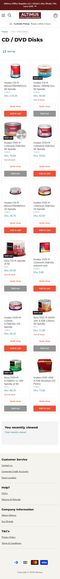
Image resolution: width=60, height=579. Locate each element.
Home (5, 31)
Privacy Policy (9, 537)
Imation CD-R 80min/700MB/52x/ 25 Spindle (14, 206)
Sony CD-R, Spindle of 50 (14, 262)
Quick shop (15, 106)
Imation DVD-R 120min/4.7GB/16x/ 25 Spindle (44, 206)
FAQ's (5, 493)
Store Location (9, 477)
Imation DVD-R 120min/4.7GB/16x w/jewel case (43, 262)
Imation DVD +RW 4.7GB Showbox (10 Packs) (44, 380)
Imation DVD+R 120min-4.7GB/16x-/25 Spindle (12, 322)
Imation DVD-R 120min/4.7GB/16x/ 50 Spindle (14, 146)
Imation (7, 92)
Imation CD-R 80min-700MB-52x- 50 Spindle (44, 86)
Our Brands (7, 521)
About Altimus (9, 515)
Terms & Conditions (11, 543)
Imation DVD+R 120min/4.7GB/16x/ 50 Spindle (44, 146)
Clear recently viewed (15, 432)
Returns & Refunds (11, 499)
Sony (6, 267)
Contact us (7, 465)
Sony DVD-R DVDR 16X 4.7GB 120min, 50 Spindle (44, 320)
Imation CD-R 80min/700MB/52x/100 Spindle (15, 86)
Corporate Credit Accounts (15, 471)
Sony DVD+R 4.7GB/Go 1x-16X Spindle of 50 (13, 380)
